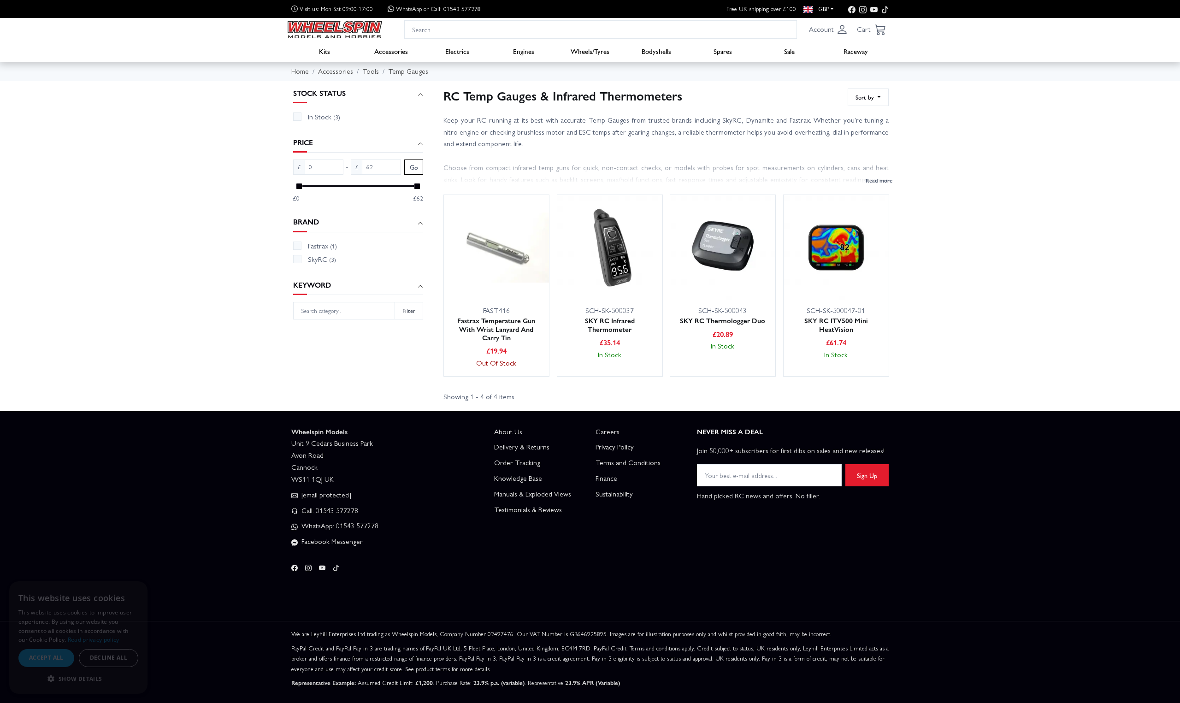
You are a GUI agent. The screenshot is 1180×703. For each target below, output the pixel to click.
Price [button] (303, 143)
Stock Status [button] (319, 93)
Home (300, 71)
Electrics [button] (457, 51)
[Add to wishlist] (522, 280)
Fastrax (322, 246)
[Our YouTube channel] (874, 9)
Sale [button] (789, 51)
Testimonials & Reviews (528, 509)
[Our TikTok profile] (885, 9)
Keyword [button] (312, 285)
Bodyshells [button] (656, 51)
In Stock (324, 117)
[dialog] (78, 637)
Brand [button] (306, 222)
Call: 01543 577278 (329, 510)
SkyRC (322, 259)
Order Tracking (517, 462)
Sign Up (867, 475)
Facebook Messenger (331, 541)
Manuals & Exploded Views (532, 494)
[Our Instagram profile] (863, 9)
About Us (508, 431)
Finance (606, 478)
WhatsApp (438, 8)
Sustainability (614, 494)
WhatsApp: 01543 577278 (339, 525)
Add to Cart (481, 279)
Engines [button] (523, 51)
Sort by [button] (866, 97)
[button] (828, 29)
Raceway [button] (856, 51)
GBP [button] (822, 8)
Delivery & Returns (521, 447)
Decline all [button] (108, 658)
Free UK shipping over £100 (761, 8)
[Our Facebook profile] (852, 9)
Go (414, 167)
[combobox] (600, 29)
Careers (608, 431)
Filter (408, 310)
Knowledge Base (518, 478)
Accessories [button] (391, 51)
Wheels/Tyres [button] (590, 51)
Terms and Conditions (628, 462)
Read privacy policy (93, 640)
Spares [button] (723, 51)
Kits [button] (324, 51)
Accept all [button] (46, 658)
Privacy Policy (615, 447)
